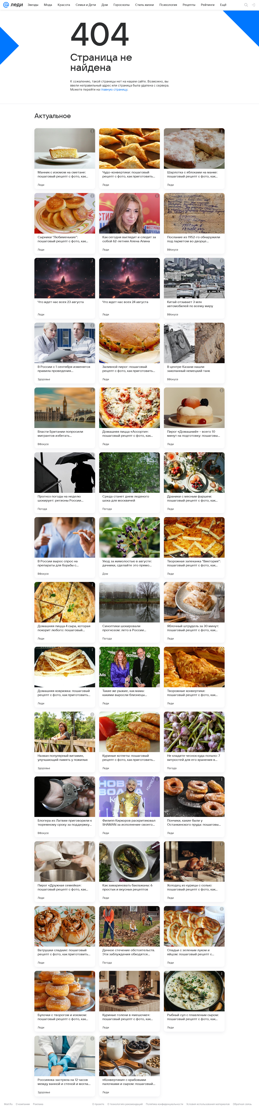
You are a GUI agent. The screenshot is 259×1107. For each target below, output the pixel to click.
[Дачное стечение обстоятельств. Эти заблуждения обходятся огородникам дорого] (129, 936)
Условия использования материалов (208, 1104)
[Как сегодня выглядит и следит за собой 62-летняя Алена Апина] (129, 223)
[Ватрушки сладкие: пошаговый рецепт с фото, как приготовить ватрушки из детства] (64, 936)
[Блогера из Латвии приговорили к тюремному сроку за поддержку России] (64, 806)
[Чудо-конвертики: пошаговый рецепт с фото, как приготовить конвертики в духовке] (129, 158)
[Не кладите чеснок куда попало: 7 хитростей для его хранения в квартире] (194, 742)
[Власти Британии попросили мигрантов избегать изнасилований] (64, 418)
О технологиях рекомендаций (125, 1104)
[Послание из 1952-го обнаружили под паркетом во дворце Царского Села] (194, 223)
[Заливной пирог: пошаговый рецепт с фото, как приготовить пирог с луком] (129, 353)
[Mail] (6, 5)
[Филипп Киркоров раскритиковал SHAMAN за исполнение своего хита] (129, 806)
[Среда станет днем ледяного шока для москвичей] (129, 482)
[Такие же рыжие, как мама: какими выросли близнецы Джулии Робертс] (129, 677)
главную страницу (114, 89)
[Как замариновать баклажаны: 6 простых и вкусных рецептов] (129, 871)
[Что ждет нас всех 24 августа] (129, 288)
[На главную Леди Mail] (16, 5)
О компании (23, 1104)
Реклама (38, 1104)
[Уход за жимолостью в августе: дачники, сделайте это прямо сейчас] (129, 547)
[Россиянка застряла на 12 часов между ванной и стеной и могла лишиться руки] (64, 1066)
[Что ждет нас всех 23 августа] (64, 288)
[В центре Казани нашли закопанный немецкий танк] (194, 353)
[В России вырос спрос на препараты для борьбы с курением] (64, 547)
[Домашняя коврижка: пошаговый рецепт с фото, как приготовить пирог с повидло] (64, 677)
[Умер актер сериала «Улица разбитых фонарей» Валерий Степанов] (194, 1066)
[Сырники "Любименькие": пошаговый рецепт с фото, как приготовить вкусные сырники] (64, 223)
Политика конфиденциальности (164, 1104)
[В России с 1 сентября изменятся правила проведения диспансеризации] (64, 353)
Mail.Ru (8, 1104)
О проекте (98, 1104)
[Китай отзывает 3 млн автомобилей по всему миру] (194, 288)
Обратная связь (242, 1104)
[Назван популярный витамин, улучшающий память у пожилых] (64, 742)
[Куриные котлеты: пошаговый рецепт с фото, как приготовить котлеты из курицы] (129, 742)
